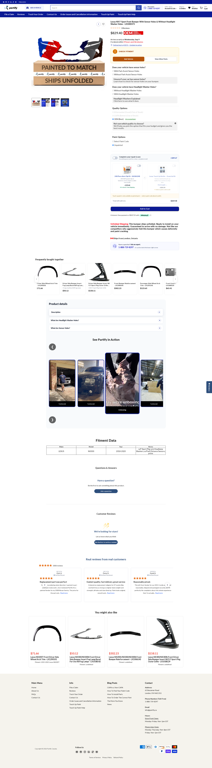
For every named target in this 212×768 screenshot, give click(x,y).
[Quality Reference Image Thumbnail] (45, 102)
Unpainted (118, 145)
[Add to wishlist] (103, 24)
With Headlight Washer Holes (126, 94)
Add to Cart (145, 209)
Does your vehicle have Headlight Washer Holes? (134, 87)
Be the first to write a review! (106, 542)
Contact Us (52, 14)
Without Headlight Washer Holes (128, 90)
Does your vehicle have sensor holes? (129, 67)
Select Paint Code (121, 141)
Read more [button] (65, 593)
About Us (35, 691)
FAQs (33, 694)
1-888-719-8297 (154, 8)
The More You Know (115, 701)
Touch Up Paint (107, 14)
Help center (22, 2)
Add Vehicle (128, 59)
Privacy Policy (107, 757)
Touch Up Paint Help (126, 14)
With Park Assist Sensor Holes (126, 71)
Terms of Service (95, 757)
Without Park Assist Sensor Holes (128, 74)
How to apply (162, 185)
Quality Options (119, 108)
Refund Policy (118, 757)
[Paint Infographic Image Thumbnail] (55, 102)
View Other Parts (161, 59)
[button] (45, 585)
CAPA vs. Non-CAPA (115, 687)
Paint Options (118, 137)
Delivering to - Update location (127, 45)
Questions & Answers (106, 468)
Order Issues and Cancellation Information (78, 14)
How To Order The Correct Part (119, 697)
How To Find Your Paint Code (118, 691)
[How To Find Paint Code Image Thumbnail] (65, 102)
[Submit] (138, 7)
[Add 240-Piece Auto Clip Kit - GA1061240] (139, 166)
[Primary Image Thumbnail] (36, 102)
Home (33, 687)
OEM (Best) (124, 119)
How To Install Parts (115, 694)
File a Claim (9, 14)
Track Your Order (35, 14)
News (109, 704)
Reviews (21, 14)
